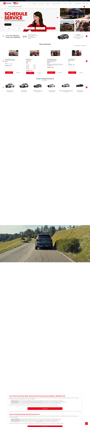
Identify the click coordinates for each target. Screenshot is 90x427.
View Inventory (45, 408)
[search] (87, 3)
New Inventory (65, 17)
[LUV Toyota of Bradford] (11, 3)
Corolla (28, 403)
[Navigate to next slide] (58, 20)
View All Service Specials (77, 45)
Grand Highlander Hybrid (37, 401)
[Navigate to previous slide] (0, 20)
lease (41, 420)
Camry (24, 403)
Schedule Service (81, 29)
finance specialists (39, 421)
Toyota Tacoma (28, 400)
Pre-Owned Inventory (65, 29)
